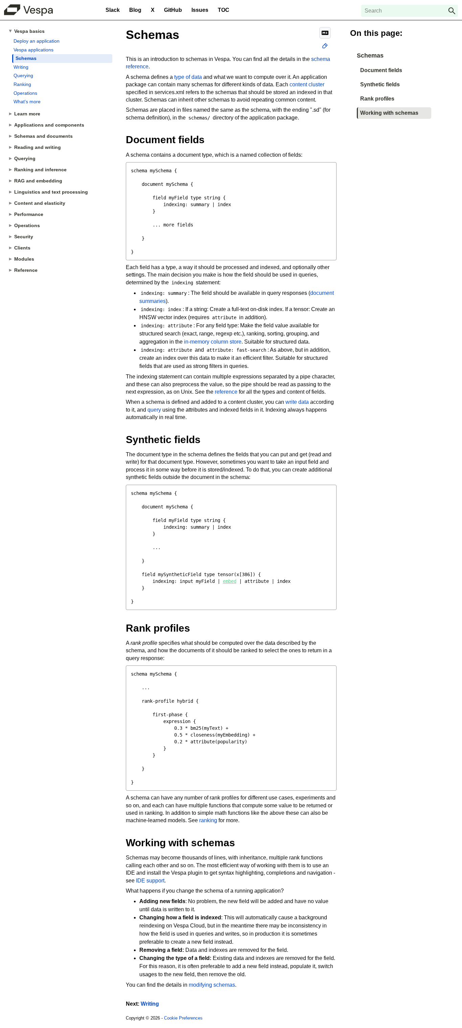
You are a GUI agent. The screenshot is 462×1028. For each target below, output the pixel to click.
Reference (26, 270)
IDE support (150, 880)
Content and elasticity (39, 203)
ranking (208, 820)
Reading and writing (37, 147)
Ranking (22, 84)
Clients (22, 247)
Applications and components (49, 125)
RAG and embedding (38, 180)
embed (229, 581)
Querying (23, 75)
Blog (135, 10)
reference (226, 392)
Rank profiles (377, 99)
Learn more (27, 113)
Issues (199, 10)
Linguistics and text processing (51, 192)
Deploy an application (37, 41)
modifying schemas (212, 985)
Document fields (381, 70)
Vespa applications (33, 49)
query (154, 410)
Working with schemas (389, 113)
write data (297, 402)
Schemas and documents (43, 136)
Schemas (26, 58)
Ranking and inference (40, 169)
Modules (24, 259)
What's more (27, 101)
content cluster (307, 84)
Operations (25, 93)
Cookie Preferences (183, 1018)
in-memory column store (212, 342)
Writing (21, 67)
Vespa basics (29, 31)
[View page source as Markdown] (325, 33)
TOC (223, 10)
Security (23, 236)
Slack (113, 10)
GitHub (173, 10)
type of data (188, 77)
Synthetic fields (380, 84)
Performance (28, 214)
